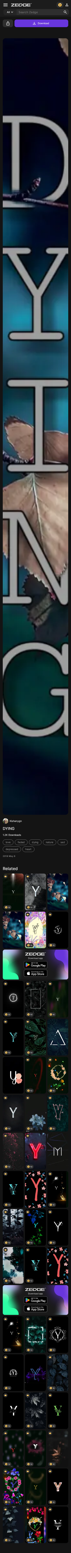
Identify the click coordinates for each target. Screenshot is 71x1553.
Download (43, 23)
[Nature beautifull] (57, 892)
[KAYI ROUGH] (57, 1151)
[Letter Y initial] (13, 1075)
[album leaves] (13, 930)
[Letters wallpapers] (35, 1189)
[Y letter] (35, 1372)
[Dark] (57, 1037)
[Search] (65, 12)
